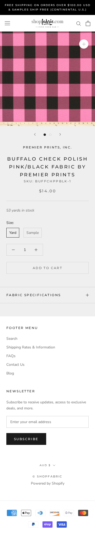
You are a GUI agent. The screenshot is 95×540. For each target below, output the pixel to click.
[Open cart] (88, 23)
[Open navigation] (7, 23)
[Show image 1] (45, 134)
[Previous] (35, 134)
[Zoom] (83, 44)
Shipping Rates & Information (30, 347)
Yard (12, 232)
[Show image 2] (50, 134)
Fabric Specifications (33, 295)
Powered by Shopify (47, 483)
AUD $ (45, 465)
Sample (32, 232)
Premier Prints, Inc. (47, 147)
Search (11, 338)
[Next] (60, 134)
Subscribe (26, 439)
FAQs (11, 355)
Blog (10, 373)
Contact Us (15, 364)
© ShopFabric (47, 476)
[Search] (78, 23)
